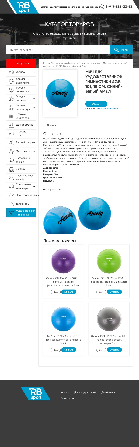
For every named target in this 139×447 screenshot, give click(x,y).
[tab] (52, 125)
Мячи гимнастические (90, 63)
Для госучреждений (60, 6)
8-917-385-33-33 (119, 6)
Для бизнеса (78, 6)
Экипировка (92, 6)
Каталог (44, 6)
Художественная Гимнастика (65, 63)
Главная (46, 63)
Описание (52, 125)
